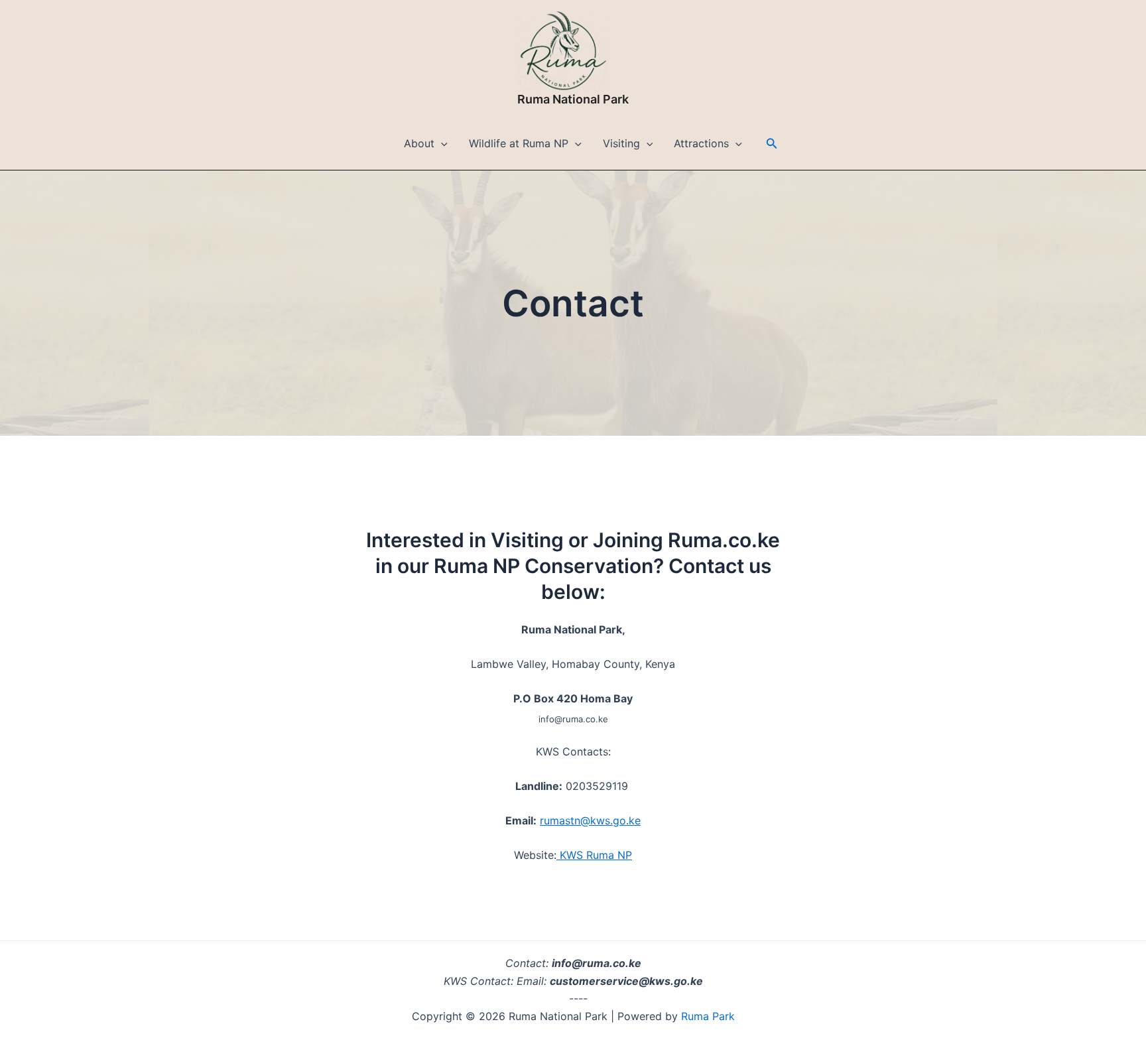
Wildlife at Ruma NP (518, 143)
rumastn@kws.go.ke (590, 820)
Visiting (621, 143)
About (419, 143)
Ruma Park (706, 1016)
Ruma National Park (573, 99)
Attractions (701, 143)
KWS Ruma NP (594, 855)
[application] (441, 143)
